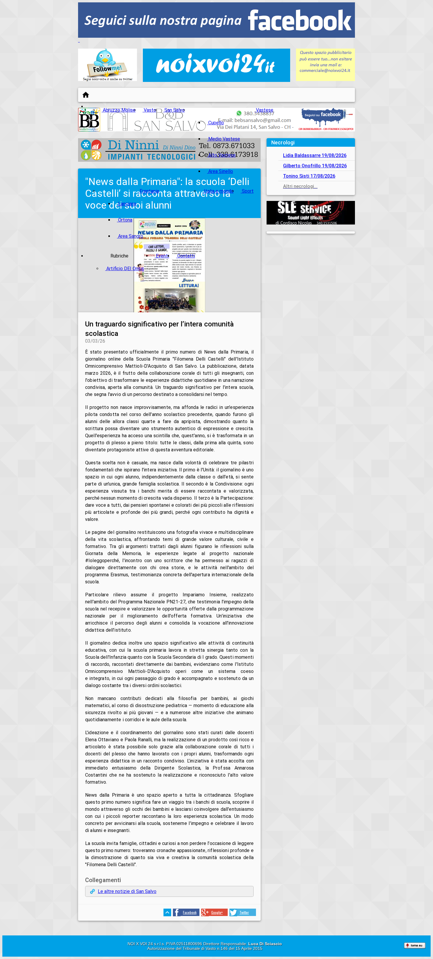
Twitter (244, 912)
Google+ (217, 912)
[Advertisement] (311, 276)
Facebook (189, 912)
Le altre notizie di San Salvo (127, 891)
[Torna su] (415, 946)
